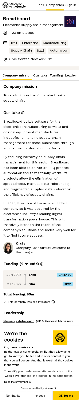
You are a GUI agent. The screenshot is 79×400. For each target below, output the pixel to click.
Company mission (17, 75)
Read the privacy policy (17, 382)
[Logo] (14, 5)
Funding (56, 75)
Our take (40, 75)
